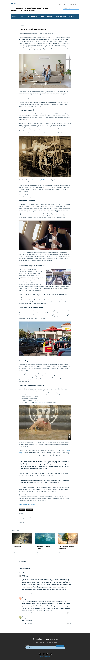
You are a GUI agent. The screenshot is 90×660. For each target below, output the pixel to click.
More (70, 16)
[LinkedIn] (43, 654)
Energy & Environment (46, 16)
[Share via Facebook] (19, 518)
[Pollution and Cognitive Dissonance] (45, 538)
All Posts (14, 16)
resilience (22, 509)
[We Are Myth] (22, 538)
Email (27, 645)
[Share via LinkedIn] (26, 518)
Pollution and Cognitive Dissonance (43, 547)
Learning (22, 16)
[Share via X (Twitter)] (23, 518)
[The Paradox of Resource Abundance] (68, 538)
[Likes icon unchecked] (23, 594)
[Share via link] (30, 518)
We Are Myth (17, 546)
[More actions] (70, 26)
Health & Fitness (32, 16)
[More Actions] (70, 576)
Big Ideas (21, 513)
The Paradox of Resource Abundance (66, 547)
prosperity (29, 509)
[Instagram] (51, 654)
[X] (40, 654)
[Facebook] (47, 654)
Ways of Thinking (61, 16)
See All (76, 530)
